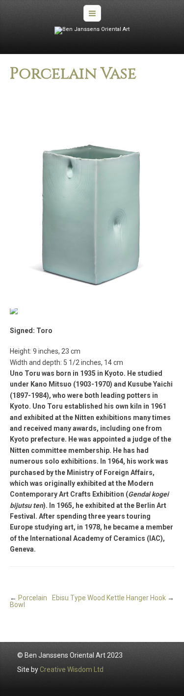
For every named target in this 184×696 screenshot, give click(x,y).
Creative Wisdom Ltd (72, 669)
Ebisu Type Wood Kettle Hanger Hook (109, 598)
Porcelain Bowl (28, 601)
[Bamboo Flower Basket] (92, 198)
